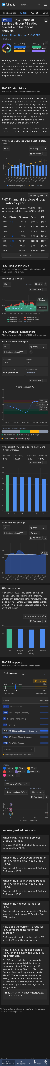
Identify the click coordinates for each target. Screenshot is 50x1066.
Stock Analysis (9, 13)
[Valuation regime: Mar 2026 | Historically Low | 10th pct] (25, 431)
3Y (5, 148)
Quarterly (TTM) (37, 148)
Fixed (37, 284)
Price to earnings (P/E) (13, 352)
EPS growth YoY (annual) (16, 784)
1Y (5, 347)
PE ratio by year (36, 195)
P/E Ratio (23, 13)
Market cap (37, 792)
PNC (6, 20)
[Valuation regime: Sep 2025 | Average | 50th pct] (6, 431)
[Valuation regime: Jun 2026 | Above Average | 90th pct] (34, 431)
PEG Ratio (35, 13)
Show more (26, 255)
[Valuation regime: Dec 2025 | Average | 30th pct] (15, 431)
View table (36, 154)
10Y (5, 284)
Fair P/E (28, 284)
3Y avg (34, 533)
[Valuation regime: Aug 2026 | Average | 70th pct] (43, 431)
